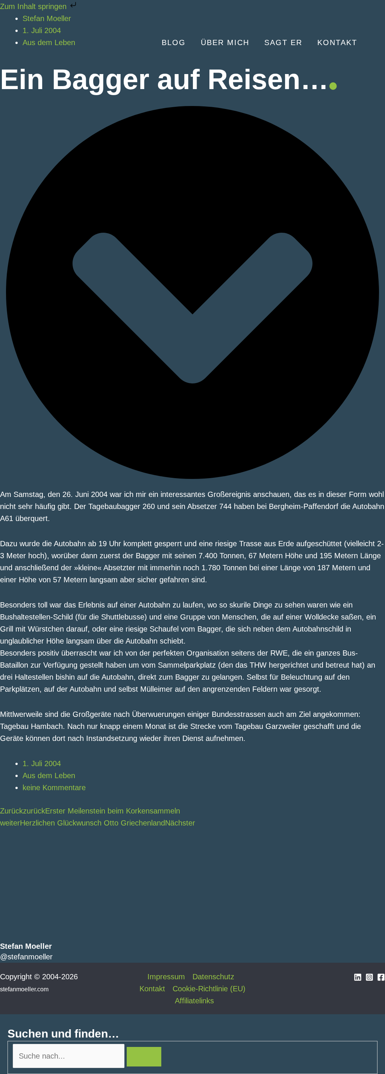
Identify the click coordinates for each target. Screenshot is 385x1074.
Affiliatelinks (194, 1001)
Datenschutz (213, 977)
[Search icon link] (374, 43)
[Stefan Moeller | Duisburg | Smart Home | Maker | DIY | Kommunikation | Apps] (30, 42)
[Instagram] (369, 977)
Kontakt (152, 989)
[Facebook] (381, 977)
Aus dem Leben (49, 775)
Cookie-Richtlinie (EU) (209, 989)
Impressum (166, 977)
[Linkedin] (358, 977)
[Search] (144, 1056)
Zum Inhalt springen (34, 6)
